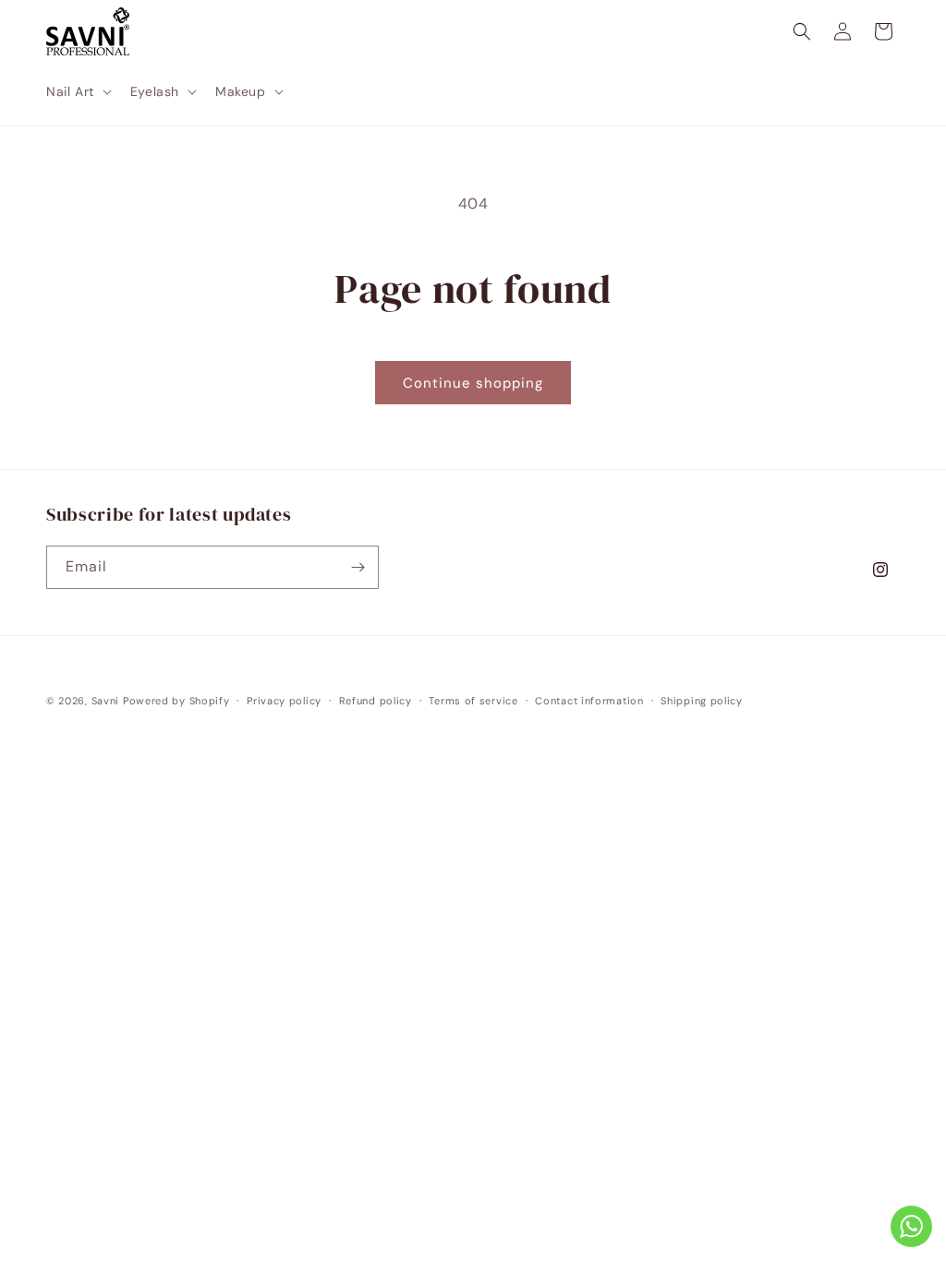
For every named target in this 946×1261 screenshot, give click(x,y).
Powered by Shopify (176, 700)
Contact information (589, 700)
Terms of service (473, 700)
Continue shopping (473, 383)
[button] (77, 91)
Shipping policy (702, 700)
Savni (105, 700)
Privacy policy (284, 700)
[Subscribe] (357, 567)
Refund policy (375, 700)
